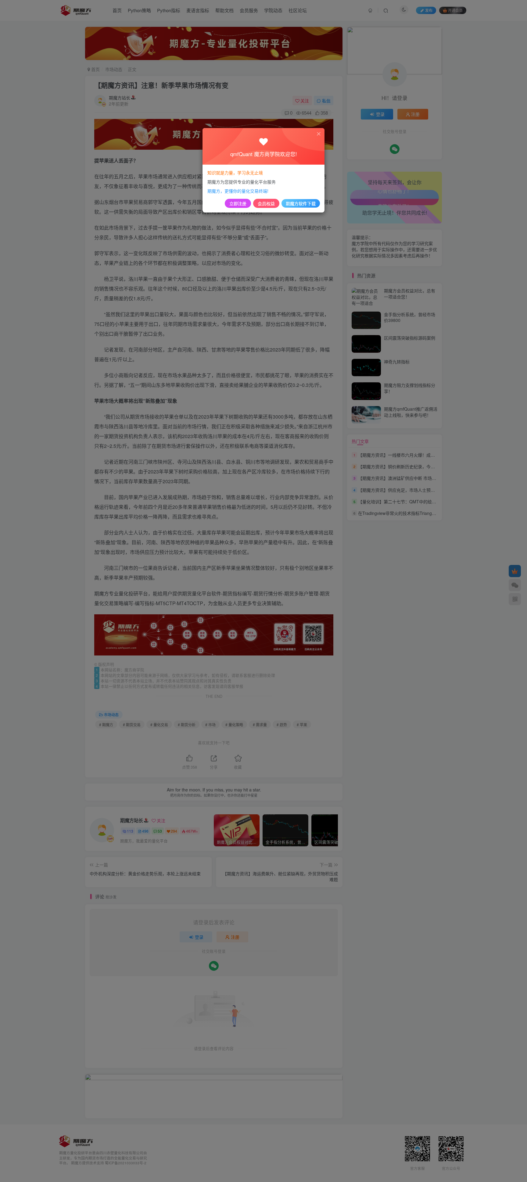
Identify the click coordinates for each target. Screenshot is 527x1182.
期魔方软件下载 (301, 203)
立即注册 (237, 203)
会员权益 (266, 203)
